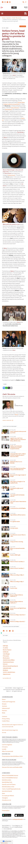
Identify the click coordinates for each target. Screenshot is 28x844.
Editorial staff (6, 708)
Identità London (6, 780)
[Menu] (2, 13)
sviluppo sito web (17, 819)
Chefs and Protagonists (8, 701)
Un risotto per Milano (8, 795)
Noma (16, 414)
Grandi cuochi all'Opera (8, 784)
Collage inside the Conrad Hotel (11, 104)
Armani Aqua (21, 102)
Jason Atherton (15, 107)
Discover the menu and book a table (12, 767)
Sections (8, 18)
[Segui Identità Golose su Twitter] (7, 2)
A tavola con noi (6, 800)
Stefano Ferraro (11, 175)
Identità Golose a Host (8, 786)
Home (3, 18)
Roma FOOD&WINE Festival (9, 778)
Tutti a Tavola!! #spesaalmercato (11, 789)
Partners (4, 710)
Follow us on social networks (11, 626)
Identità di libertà (7, 791)
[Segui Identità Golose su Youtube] (10, 2)
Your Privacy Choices (7, 841)
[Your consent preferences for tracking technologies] (1, 633)
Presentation (5, 810)
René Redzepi (8, 109)
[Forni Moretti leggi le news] (14, 7)
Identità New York (7, 782)
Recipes (4, 704)
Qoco (3, 793)
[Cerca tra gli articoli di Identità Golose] (23, 2)
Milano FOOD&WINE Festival (10, 775)
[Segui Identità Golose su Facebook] (3, 2)
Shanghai (5, 798)
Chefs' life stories (16, 18)
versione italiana (22, 26)
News (3, 713)
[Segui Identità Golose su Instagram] (5, 2)
